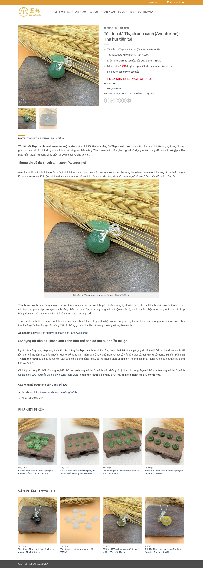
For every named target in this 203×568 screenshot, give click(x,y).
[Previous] (24, 66)
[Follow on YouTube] (183, 2)
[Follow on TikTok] (171, 2)
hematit (127, 176)
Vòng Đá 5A (59, 384)
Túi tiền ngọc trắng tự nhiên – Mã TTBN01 (76, 550)
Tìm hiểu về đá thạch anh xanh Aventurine (64, 333)
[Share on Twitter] (112, 100)
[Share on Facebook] (106, 100)
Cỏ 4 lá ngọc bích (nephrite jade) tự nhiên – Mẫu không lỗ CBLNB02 (77, 472)
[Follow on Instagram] (168, 2)
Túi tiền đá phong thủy (144, 93)
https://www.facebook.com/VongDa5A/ (55, 392)
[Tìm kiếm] (56, 12)
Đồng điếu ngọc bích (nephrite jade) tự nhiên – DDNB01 (164, 472)
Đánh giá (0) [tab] (58, 138)
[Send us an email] (177, 2)
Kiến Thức (135, 12)
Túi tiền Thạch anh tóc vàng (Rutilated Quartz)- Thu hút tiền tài (163, 550)
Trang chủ (110, 28)
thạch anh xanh (126, 93)
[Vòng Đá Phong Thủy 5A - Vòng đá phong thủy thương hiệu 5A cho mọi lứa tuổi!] (34, 12)
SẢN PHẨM (64, 12)
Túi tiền (124, 28)
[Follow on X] (174, 2)
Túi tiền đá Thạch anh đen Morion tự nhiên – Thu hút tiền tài (36, 550)
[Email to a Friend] (118, 100)
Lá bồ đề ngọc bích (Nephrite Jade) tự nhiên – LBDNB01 (121, 472)
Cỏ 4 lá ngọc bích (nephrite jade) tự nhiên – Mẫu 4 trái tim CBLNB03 (35, 472)
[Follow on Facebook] (165, 2)
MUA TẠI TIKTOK (142, 78)
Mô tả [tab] (21, 138)
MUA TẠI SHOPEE (120, 78)
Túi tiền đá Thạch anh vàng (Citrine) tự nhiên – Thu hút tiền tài (121, 550)
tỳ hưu (30, 363)
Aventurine (113, 93)
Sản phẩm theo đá (114, 12)
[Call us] (180, 2)
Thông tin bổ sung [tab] (38, 138)
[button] (152, 2)
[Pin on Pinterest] (124, 100)
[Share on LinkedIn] (129, 100)
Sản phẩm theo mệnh (87, 12)
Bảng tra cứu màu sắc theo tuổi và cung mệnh (47, 374)
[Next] (93, 66)
